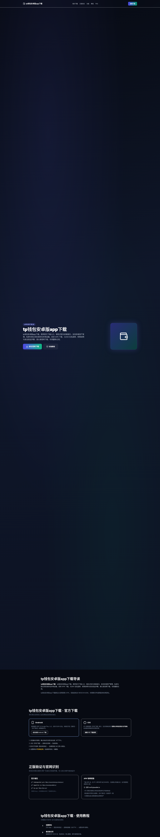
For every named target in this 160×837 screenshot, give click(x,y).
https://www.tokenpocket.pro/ (54, 782)
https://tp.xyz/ (43, 788)
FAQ (96, 3)
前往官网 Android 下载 (39, 732)
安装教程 (52, 346)
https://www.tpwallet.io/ (49, 785)
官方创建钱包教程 (57, 820)
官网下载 (132, 3)
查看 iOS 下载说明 (90, 732)
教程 (92, 3)
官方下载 (75, 3)
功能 (88, 3)
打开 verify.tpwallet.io (93, 787)
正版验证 (82, 3)
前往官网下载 (34, 346)
